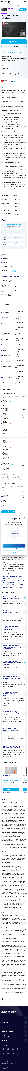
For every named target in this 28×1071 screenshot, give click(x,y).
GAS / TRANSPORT (19, 233)
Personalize (14, 552)
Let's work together (5, 1061)
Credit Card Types (6, 1040)
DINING (5, 237)
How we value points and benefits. (11, 276)
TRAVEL (16, 237)
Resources (4, 1022)
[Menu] (25, 2)
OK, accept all (14, 545)
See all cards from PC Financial (15, 80)
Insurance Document (8, 511)
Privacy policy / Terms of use (8, 1063)
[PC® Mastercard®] (11, 770)
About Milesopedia (6, 1018)
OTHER (16, 242)
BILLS (4, 242)
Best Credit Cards (6, 1027)
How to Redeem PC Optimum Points (13, 585)
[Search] (21, 2)
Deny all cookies (14, 549)
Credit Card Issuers (7, 1031)
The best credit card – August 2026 (13, 587)
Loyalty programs (6, 1036)
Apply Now (14, 41)
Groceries (6, 233)
